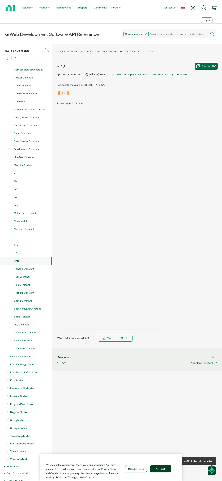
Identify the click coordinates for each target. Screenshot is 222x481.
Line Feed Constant (24, 157)
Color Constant (22, 85)
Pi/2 (16, 252)
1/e (15, 181)
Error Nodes (16, 380)
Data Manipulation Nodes (24, 372)
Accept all (160, 468)
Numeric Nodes (18, 396)
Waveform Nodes (19, 459)
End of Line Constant (25, 125)
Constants (77, 103)
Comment (19, 101)
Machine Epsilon (23, 165)
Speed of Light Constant (27, 308)
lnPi (16, 205)
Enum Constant (22, 133)
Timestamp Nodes (20, 436)
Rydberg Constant (24, 292)
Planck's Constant (24, 268)
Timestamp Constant (25, 332)
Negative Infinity (23, 221)
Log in (207, 20)
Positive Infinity (22, 276)
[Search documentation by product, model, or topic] (212, 34)
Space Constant (23, 300)
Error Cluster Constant (26, 141)
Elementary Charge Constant (30, 109)
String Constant (22, 316)
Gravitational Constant (26, 149)
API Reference (161, 74)
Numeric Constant (24, 229)
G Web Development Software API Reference (111, 51)
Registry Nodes (18, 412)
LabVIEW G (180, 74)
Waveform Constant (25, 348)
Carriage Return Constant (28, 69)
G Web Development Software (131, 74)
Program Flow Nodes (21, 404)
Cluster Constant (23, 77)
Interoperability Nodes (22, 388)
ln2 (15, 197)
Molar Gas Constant (25, 213)
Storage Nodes (18, 428)
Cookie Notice (58, 473)
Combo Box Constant (26, 93)
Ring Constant (22, 284)
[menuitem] (28, 8)
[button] (146, 34)
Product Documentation (69, 51)
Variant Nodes (18, 451)
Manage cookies (136, 468)
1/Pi (16, 244)
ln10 (16, 189)
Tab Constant (21, 324)
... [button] (143, 51)
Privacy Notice (109, 469)
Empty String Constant (26, 117)
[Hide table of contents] (47, 50)
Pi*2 (16, 260)
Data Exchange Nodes (22, 364)
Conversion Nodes (20, 356)
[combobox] (164, 33)
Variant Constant (23, 340)
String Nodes (17, 420)
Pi (15, 237)
